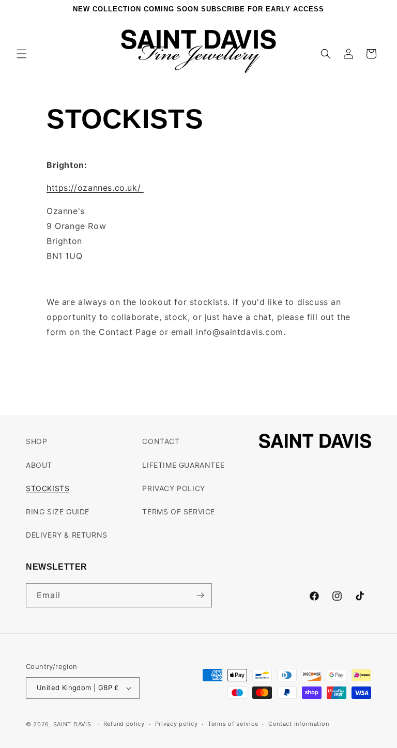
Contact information (298, 723)
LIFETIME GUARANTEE (183, 465)
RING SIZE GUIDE (57, 511)
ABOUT (39, 465)
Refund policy (124, 723)
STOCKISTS (47, 488)
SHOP (36, 441)
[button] (21, 53)
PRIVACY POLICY (173, 488)
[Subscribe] (200, 595)
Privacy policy (176, 723)
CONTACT (160, 441)
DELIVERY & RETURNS (67, 534)
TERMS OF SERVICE (178, 511)
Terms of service (233, 723)
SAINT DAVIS (72, 724)
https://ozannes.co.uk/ (95, 187)
